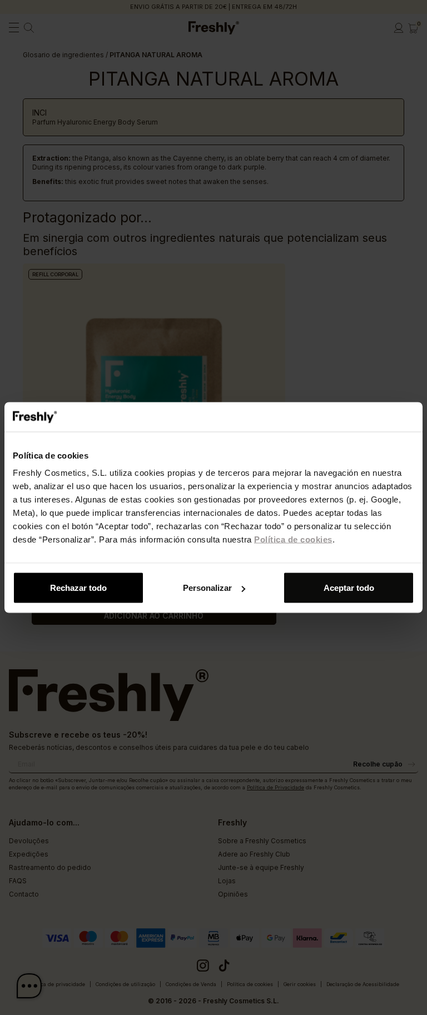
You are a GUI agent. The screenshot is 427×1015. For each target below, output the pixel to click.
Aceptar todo (349, 588)
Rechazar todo (78, 588)
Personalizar (207, 588)
